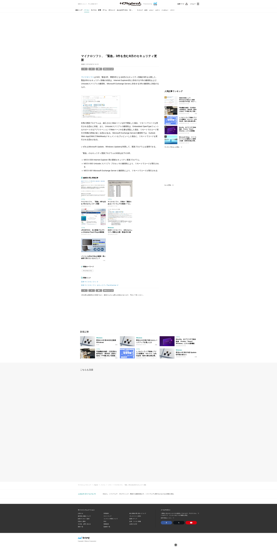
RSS (105, 521)
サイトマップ (107, 516)
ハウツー (172, 10)
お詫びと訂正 (133, 524)
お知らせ (80, 513)
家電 (99, 10)
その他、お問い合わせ (84, 524)
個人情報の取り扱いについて (137, 513)
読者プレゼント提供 (83, 518)
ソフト (110, 484)
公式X (145, 10)
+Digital (95, 484)
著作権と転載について (84, 516)
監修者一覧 (107, 526)
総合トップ (79, 10)
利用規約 (106, 513)
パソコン (86, 10)
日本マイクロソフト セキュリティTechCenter (98, 285)
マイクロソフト (87, 77)
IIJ (130, 10)
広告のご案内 (82, 521)
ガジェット (112, 10)
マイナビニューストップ (84, 484)
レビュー (151, 10)
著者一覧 (80, 526)
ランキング (140, 10)
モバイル (94, 10)
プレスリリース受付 (135, 516)
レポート (157, 10)
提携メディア (133, 518)
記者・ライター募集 (135, 521)
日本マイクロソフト (88, 282)
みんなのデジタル (122, 10)
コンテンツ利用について (111, 518)
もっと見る (167, 185)
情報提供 (106, 524)
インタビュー (165, 10)
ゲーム (105, 10)
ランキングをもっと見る (171, 147)
